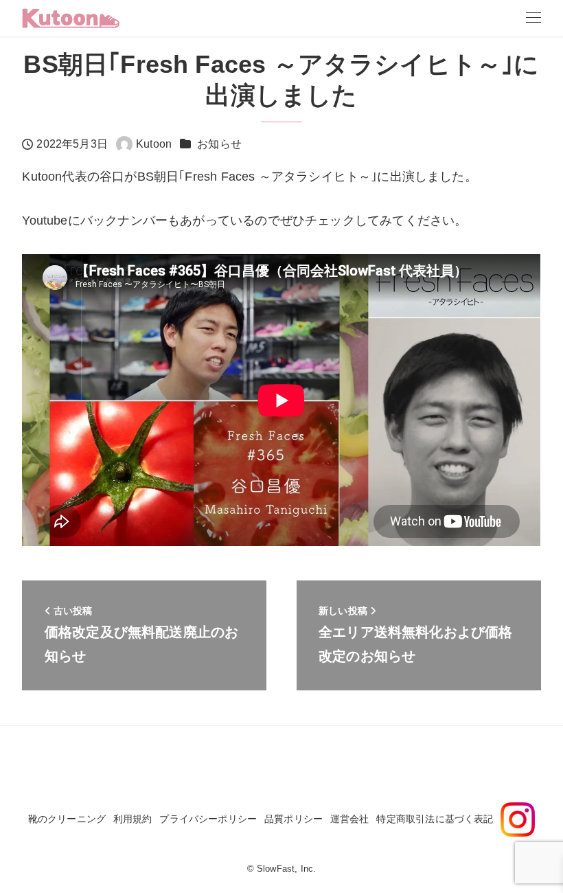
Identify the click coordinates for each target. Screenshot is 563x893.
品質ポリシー (293, 818)
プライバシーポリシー (208, 818)
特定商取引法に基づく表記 (434, 818)
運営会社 (349, 818)
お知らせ (219, 144)
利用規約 (132, 818)
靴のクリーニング (67, 818)
